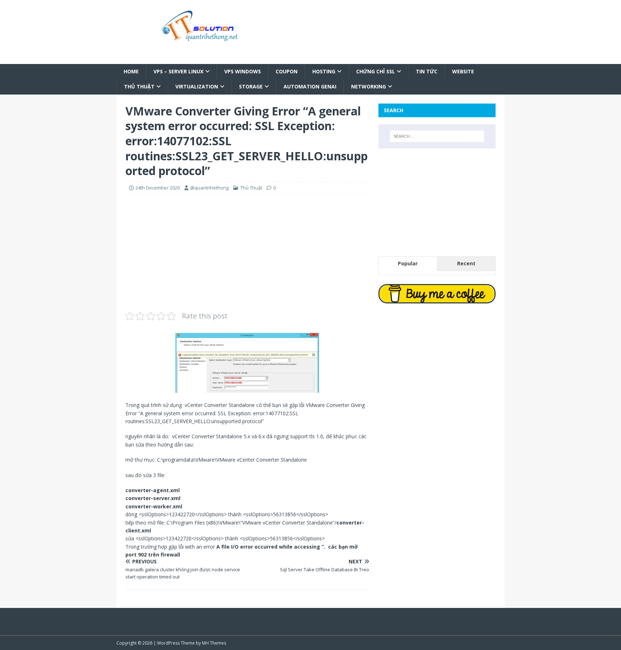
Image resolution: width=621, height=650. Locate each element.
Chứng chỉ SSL (375, 71)
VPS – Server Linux (178, 71)
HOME (131, 71)
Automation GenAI (310, 86)
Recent (466, 263)
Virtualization (196, 86)
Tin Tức (426, 71)
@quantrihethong (209, 187)
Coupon (287, 71)
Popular (408, 263)
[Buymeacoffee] (437, 293)
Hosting (323, 71)
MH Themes (214, 643)
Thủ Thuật (139, 86)
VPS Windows (242, 71)
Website (463, 71)
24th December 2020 (157, 187)
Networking (368, 86)
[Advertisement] (247, 251)
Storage (251, 86)
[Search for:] (437, 136)
